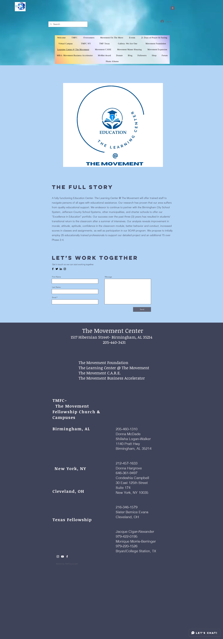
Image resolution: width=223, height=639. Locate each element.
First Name (56, 277)
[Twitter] (56, 268)
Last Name (56, 287)
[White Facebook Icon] (67, 556)
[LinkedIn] (60, 268)
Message (108, 277)
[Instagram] (64, 268)
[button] (172, 7)
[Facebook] (52, 268)
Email (54, 297)
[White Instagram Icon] (57, 556)
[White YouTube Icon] (62, 556)
